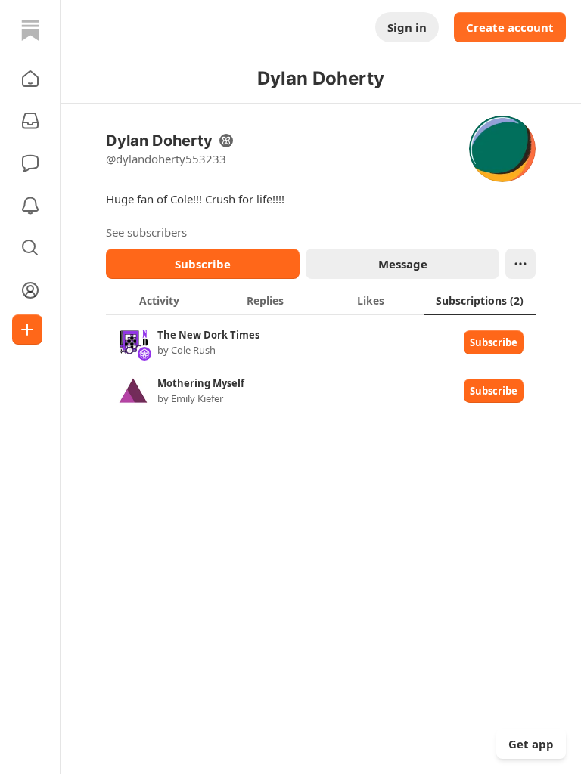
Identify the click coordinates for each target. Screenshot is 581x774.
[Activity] (30, 205)
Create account (510, 27)
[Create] (27, 329)
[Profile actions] (520, 264)
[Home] (30, 30)
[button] (30, 78)
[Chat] (30, 163)
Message (402, 263)
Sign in (407, 27)
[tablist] (321, 300)
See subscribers (146, 232)
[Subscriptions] (30, 121)
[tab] (159, 300)
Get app (531, 743)
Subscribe (203, 263)
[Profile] (30, 290)
